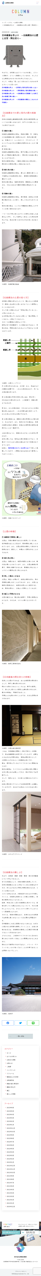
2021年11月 (11, 1169)
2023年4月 (10, 1114)
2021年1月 (10, 1203)
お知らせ (10, 1063)
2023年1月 (10, 1125)
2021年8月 (10, 1179)
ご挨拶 (9, 1066)
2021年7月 (10, 1183)
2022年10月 (11, 1131)
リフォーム (10, 1073)
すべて (9, 1053)
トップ (4, 22)
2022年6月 (10, 1145)
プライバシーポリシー (21, 1271)
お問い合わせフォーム (11, 1232)
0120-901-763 (30, 1232)
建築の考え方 (11, 1087)
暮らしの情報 (11, 1094)
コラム (10, 22)
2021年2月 (10, 1200)
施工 (8, 1090)
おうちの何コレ (12, 1056)
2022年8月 (10, 1138)
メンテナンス (11, 1070)
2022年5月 (10, 1148)
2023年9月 (10, 1107)
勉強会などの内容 (12, 1077)
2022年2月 (10, 1159)
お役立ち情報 (18, 22)
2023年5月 (10, 1111)
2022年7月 (10, 1142)
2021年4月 (10, 1193)
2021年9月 (10, 1176)
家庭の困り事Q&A (13, 1083)
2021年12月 (11, 1165)
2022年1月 (10, 1162)
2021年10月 (11, 1172)
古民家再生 (10, 1080)
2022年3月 (10, 1155)
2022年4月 (10, 1152)
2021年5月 (10, 1189)
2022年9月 (10, 1135)
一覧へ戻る (20, 1036)
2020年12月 (11, 1206)
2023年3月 (10, 1118)
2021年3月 (10, 1196)
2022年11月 (11, 1128)
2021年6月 (10, 1186)
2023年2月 (10, 1121)
